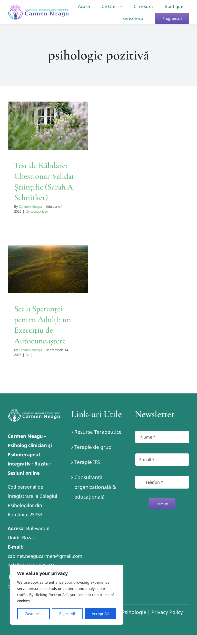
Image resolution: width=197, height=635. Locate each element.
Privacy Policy (167, 612)
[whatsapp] (9, 587)
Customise (34, 613)
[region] (66, 595)
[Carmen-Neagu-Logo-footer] (34, 411)
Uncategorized (48, 147)
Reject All (67, 613)
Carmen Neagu (30, 206)
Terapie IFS (87, 462)
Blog (48, 285)
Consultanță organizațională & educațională (95, 487)
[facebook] (10, 577)
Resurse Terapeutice (98, 432)
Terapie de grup (93, 447)
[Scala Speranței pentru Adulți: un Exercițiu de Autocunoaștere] (48, 269)
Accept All (100, 613)
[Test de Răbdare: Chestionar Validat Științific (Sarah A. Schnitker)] (48, 126)
